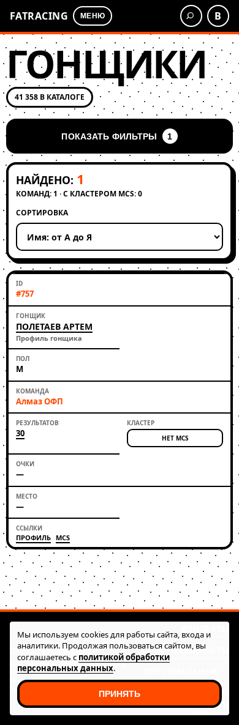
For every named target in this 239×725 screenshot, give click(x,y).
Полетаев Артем (54, 327)
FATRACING (39, 16)
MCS (63, 537)
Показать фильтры (116, 136)
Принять (120, 694)
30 (20, 434)
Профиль (33, 537)
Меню (92, 16)
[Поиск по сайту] (191, 16)
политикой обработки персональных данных (93, 663)
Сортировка (42, 213)
